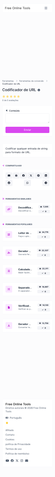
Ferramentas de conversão (31, 81)
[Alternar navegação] (46, 8)
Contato (9, 434)
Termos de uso (13, 448)
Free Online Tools (17, 8)
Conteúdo (14, 110)
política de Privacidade (17, 444)
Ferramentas (8, 81)
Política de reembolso (17, 453)
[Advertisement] (27, 49)
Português (15, 417)
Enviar (27, 129)
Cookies (9, 439)
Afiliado (9, 430)
